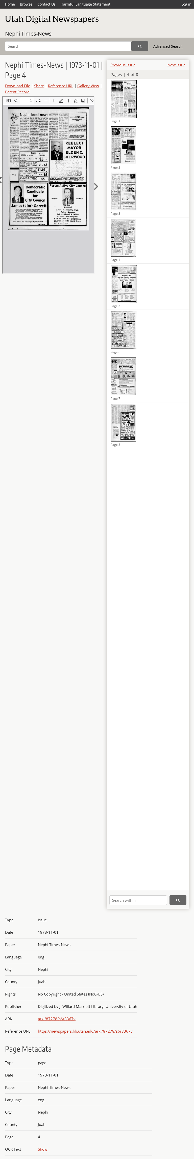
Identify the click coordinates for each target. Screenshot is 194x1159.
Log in (186, 4)
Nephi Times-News (28, 33)
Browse (26, 4)
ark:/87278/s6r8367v (57, 1018)
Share (39, 85)
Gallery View (88, 85)
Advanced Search (168, 46)
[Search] (139, 46)
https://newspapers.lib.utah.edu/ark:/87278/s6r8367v (85, 1031)
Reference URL (60, 85)
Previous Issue (122, 64)
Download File (17, 85)
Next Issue (176, 64)
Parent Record (17, 91)
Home (10, 4)
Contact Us (46, 4)
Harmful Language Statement (85, 4)
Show (42, 1149)
